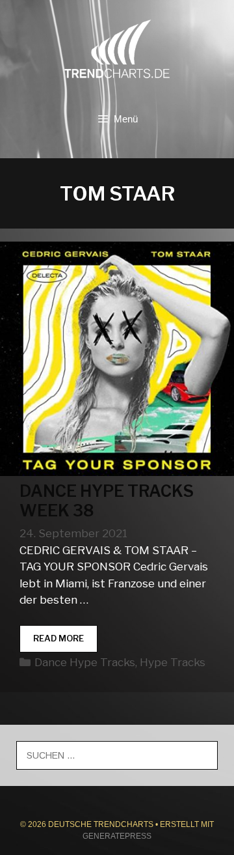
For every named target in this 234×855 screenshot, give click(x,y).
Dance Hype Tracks (84, 662)
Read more (65, 642)
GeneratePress (117, 836)
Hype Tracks (172, 662)
